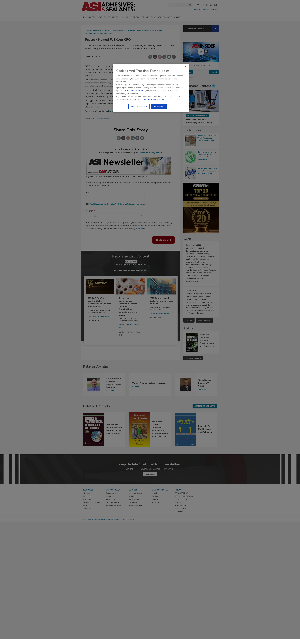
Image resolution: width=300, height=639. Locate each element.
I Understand (158, 106)
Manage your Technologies (139, 106)
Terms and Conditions (134, 90)
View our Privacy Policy (153, 99)
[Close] (185, 66)
